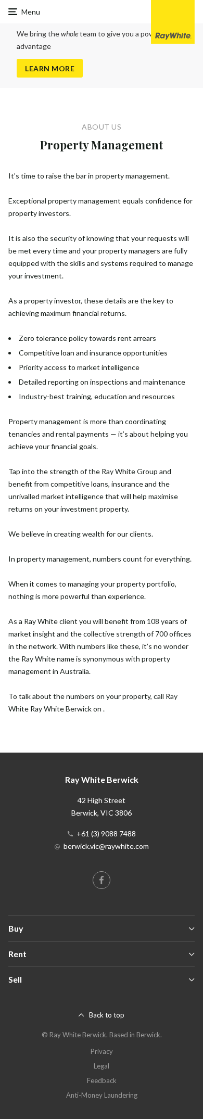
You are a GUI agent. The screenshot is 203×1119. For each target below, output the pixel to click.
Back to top (106, 1015)
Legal (101, 1066)
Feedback (102, 1080)
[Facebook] (101, 880)
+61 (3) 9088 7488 (106, 833)
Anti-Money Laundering (101, 1095)
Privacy (102, 1051)
